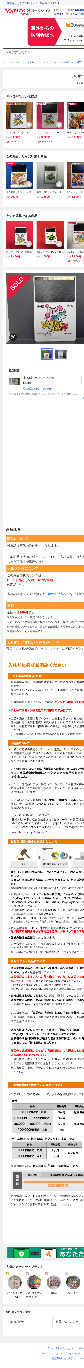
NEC (78, 62)
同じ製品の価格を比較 (38, 388)
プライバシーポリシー (53, 1354)
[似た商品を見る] (13, 337)
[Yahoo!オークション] (27, 9)
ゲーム (52, 62)
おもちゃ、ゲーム (36, 62)
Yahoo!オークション (60, 1348)
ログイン (59, 13)
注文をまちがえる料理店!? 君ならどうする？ (33, 3)
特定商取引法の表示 (62, 1358)
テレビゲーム (66, 62)
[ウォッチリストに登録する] (29, 125)
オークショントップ (13, 62)
